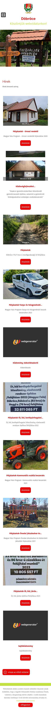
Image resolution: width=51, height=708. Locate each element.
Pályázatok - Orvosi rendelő (25, 131)
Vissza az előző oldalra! (18, 672)
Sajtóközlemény (25, 646)
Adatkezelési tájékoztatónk (25, 701)
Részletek (25, 143)
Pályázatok (25, 250)
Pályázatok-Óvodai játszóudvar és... (25, 533)
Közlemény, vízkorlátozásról (25, 363)
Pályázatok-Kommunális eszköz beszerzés (25, 475)
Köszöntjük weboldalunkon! (28, 21)
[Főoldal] (28, 9)
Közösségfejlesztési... (25, 186)
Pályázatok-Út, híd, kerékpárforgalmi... (25, 418)
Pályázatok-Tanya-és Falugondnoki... (25, 305)
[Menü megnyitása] (3, 15)
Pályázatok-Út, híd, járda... (26, 591)
